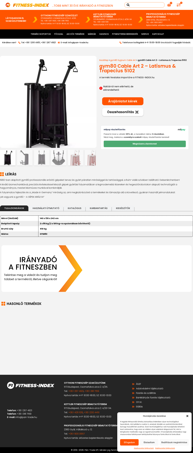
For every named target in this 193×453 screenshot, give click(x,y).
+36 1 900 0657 (156, 22)
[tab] (14, 208)
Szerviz (145, 34)
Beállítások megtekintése (174, 442)
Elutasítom (149, 442)
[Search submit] (128, 5)
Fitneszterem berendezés (125, 34)
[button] (187, 416)
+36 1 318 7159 (63, 20)
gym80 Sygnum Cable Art (123, 60)
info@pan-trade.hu (78, 42)
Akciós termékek (75, 34)
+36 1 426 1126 (103, 22)
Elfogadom (129, 442)
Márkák (92, 34)
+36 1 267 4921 (50, 20)
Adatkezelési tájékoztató (144, 448)
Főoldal (58, 34)
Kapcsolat (158, 34)
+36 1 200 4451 (32, 42)
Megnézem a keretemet (145, 143)
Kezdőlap (103, 60)
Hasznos (104, 34)
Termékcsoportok (41, 34)
